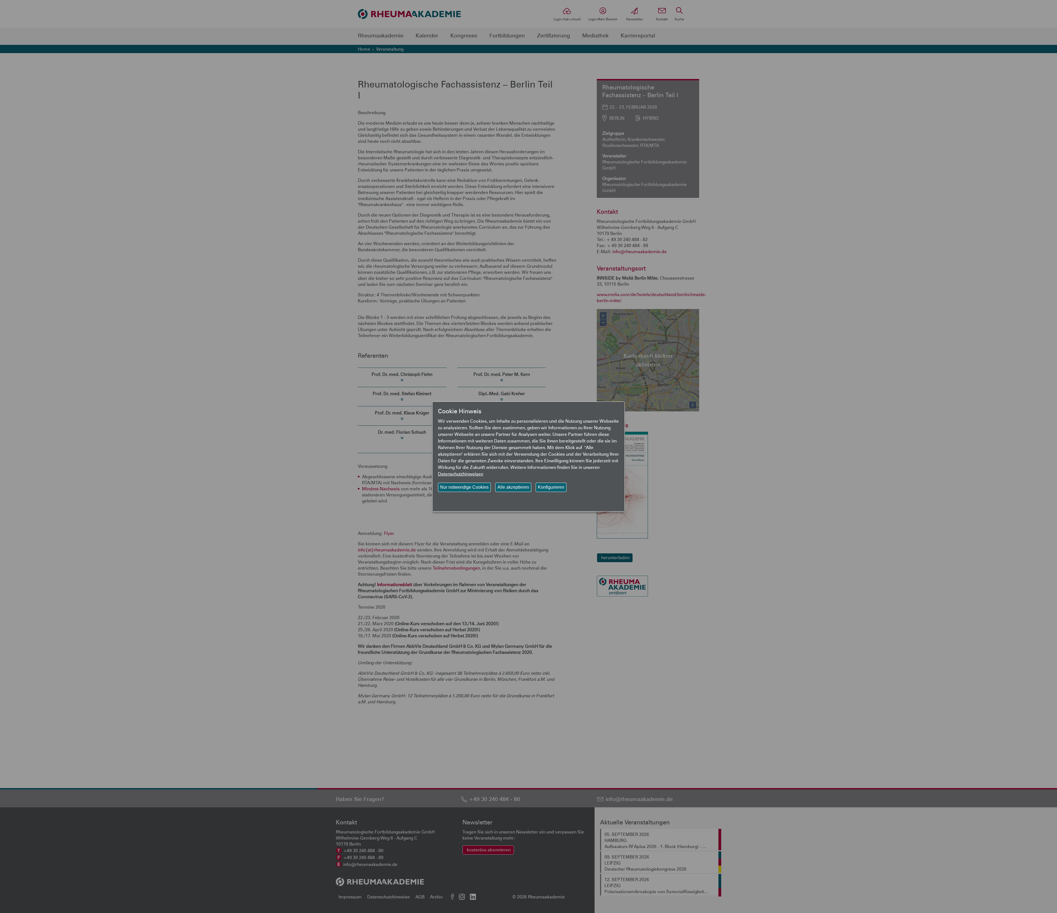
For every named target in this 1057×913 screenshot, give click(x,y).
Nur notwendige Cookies (464, 487)
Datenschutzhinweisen (460, 474)
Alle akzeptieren (513, 487)
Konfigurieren (551, 487)
